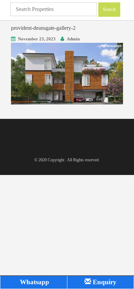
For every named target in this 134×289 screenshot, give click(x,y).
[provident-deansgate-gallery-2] (67, 73)
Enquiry (103, 282)
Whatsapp (33, 282)
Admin (73, 38)
